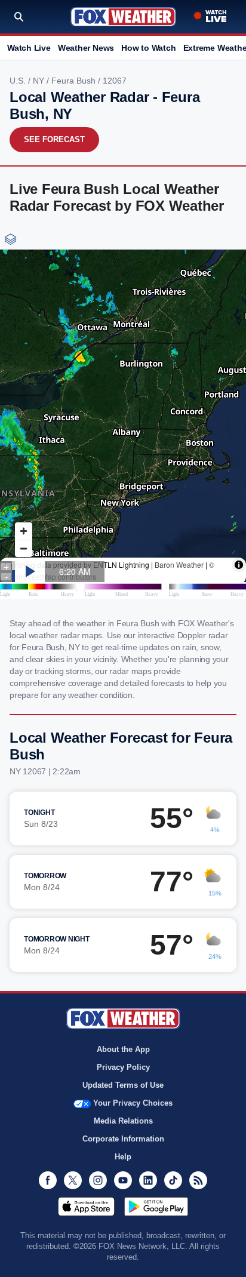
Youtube (123, 1180)
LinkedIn (148, 1180)
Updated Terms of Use (123, 1085)
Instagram (98, 1180)
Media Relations (123, 1120)
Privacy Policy (123, 1067)
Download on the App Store (86, 1206)
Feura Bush (74, 80)
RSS (198, 1180)
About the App (123, 1049)
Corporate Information (123, 1138)
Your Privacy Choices (133, 1102)
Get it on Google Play (156, 1206)
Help (123, 1156)
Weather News (86, 48)
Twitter (73, 1180)
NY (40, 80)
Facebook (48, 1180)
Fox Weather (123, 16)
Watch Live (29, 48)
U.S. (19, 80)
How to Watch (148, 48)
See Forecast (54, 139)
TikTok (173, 1180)
